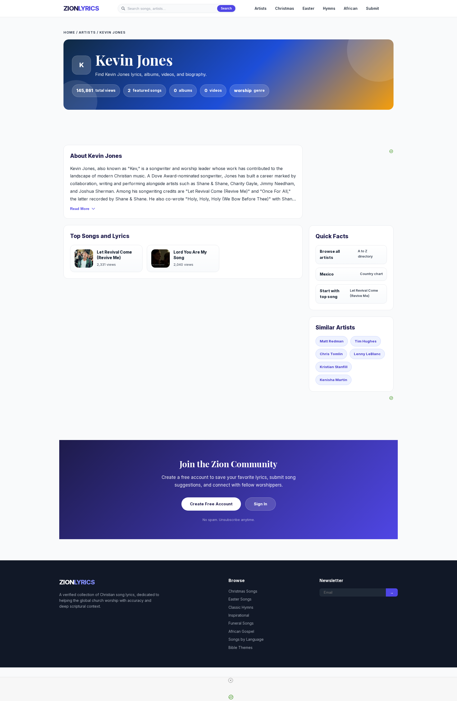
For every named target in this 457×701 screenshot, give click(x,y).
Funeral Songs (241, 623)
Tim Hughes (366, 341)
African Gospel (241, 631)
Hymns (329, 8)
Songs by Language (246, 639)
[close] (230, 680)
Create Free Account (211, 503)
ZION (81, 8)
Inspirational (239, 615)
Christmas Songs (243, 591)
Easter (308, 8)
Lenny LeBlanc (367, 354)
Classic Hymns (241, 607)
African (351, 8)
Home (69, 32)
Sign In (260, 503)
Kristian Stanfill (334, 367)
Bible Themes (241, 647)
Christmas (284, 8)
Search (226, 8)
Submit (372, 8)
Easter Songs (240, 599)
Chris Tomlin (331, 354)
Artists (261, 8)
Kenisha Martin (333, 380)
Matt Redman (332, 341)
